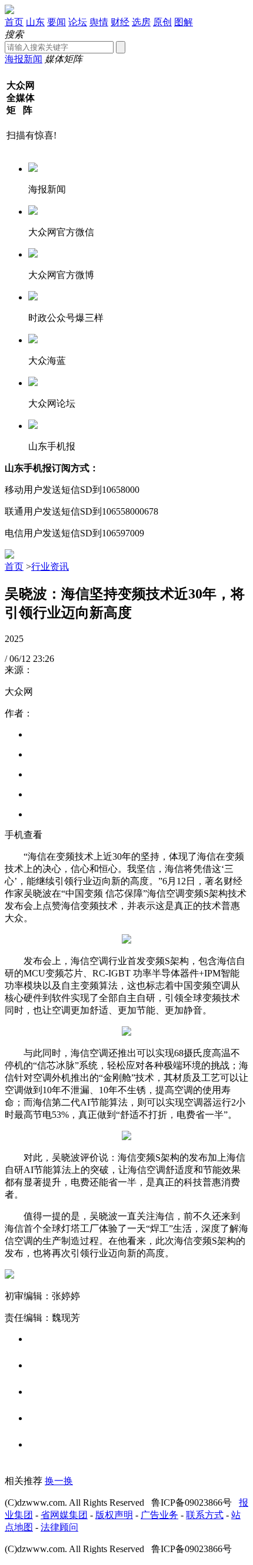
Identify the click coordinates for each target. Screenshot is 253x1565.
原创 (162, 22)
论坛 (77, 22)
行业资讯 (50, 567)
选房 (141, 22)
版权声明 (114, 1515)
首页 (14, 22)
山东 (35, 22)
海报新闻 (23, 59)
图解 (183, 22)
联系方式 (205, 1515)
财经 (120, 22)
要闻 (56, 22)
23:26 (43, 659)
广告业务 (159, 1515)
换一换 (59, 1481)
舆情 (98, 22)
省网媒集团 (64, 1515)
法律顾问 (59, 1527)
